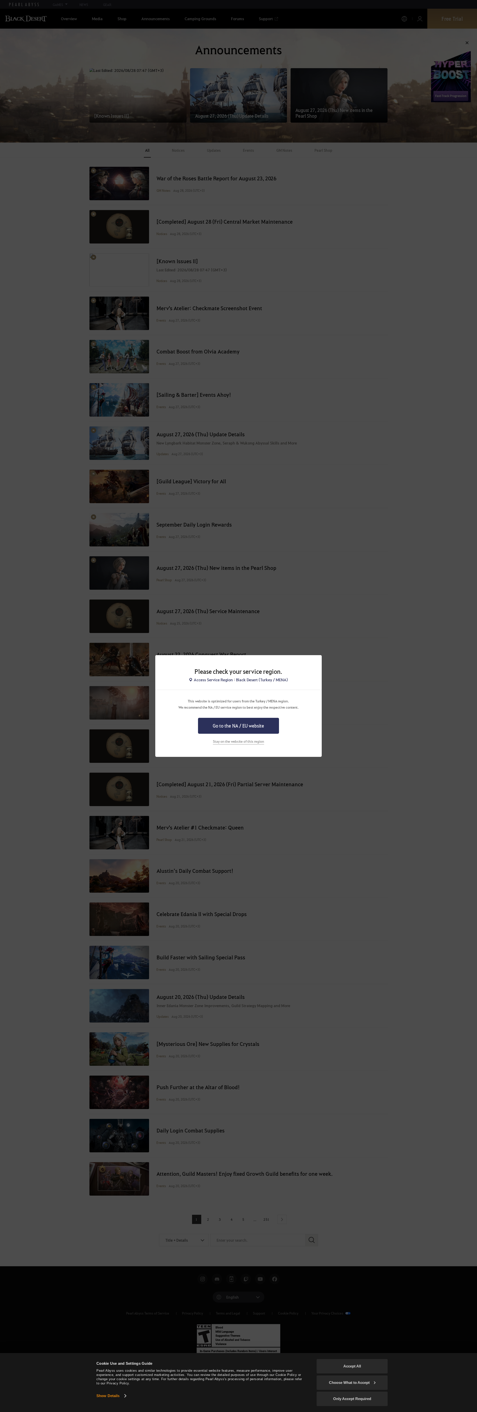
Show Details (107, 1396)
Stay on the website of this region (238, 741)
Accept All (352, 1366)
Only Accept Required (352, 1399)
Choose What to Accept (349, 1382)
